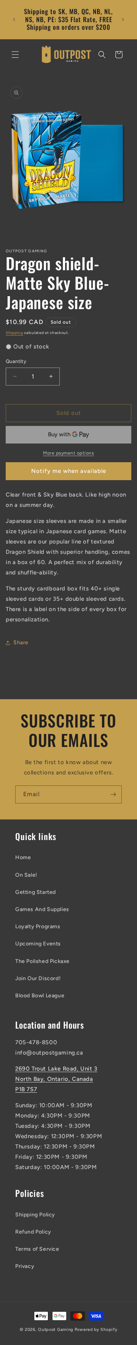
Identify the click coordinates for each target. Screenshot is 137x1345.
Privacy (24, 1266)
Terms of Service (37, 1249)
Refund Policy (33, 1232)
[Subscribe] (113, 794)
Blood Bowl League (39, 995)
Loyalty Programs (38, 926)
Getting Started (35, 892)
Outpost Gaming (55, 1329)
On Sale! (26, 875)
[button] (15, 54)
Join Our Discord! (38, 978)
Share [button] (21, 642)
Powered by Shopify (96, 1329)
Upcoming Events (38, 943)
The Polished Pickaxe (42, 961)
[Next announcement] (123, 19)
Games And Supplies (42, 909)
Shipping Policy (35, 1214)
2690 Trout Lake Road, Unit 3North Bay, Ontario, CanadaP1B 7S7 (56, 1079)
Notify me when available (68, 471)
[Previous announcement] (14, 19)
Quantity (16, 361)
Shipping (14, 332)
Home (23, 857)
